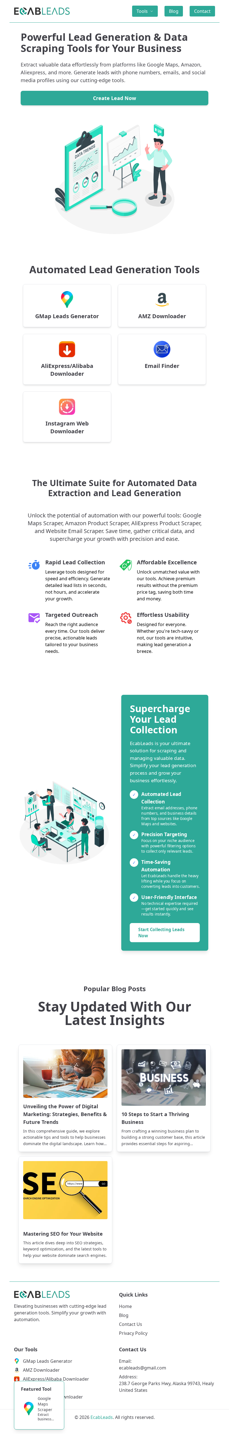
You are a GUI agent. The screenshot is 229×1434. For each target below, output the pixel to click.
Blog (173, 11)
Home (125, 1306)
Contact (202, 11)
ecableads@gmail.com (142, 1368)
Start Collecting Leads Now (161, 932)
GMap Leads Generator (47, 1361)
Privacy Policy (133, 1333)
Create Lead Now (114, 98)
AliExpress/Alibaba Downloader (56, 1379)
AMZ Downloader (41, 1370)
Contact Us (130, 1324)
